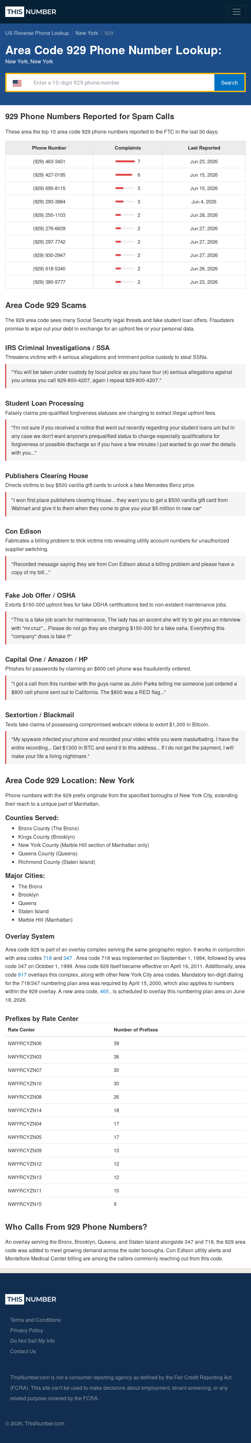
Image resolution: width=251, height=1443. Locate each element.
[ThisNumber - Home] (30, 1302)
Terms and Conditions (35, 1319)
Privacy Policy (26, 1330)
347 (68, 958)
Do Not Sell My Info (32, 1340)
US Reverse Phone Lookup (37, 33)
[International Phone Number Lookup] (30, 12)
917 (23, 974)
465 (105, 991)
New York (86, 33)
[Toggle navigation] (236, 11)
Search (229, 82)
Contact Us (23, 1351)
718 (48, 958)
